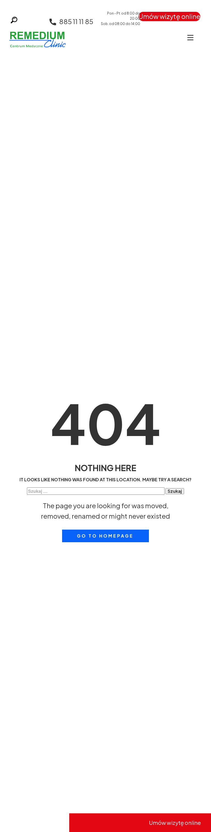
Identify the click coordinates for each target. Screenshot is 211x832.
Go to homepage (105, 536)
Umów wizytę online (169, 16)
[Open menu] (190, 37)
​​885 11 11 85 (76, 21)
